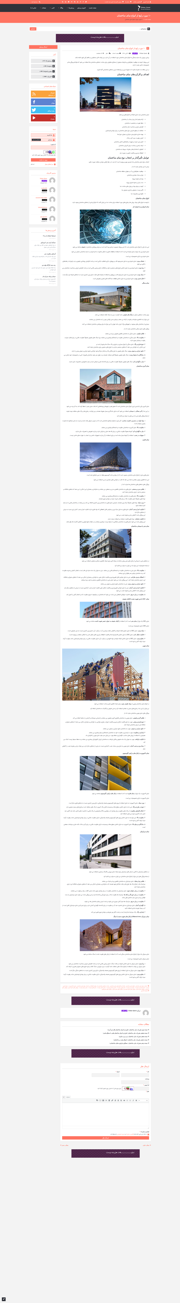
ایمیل (118, 1071)
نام (148, 1071)
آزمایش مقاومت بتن (50, 254)
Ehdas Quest (143, 53)
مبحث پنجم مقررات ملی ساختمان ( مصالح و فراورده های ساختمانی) (128, 1043)
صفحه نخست (92, 8)
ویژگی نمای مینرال (140, 989)
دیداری (68, 1097)
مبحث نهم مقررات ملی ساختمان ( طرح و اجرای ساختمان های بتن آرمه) (127, 1029)
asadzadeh (44, 188)
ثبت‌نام (32, 164)
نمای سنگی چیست (101, 988)
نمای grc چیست (72, 986)
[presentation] (143, 1100)
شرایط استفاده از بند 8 (49, 236)
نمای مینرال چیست (83, 988)
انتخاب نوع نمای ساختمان (141, 986)
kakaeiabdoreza (42, 207)
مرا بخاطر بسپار (49, 164)
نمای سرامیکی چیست (111, 988)
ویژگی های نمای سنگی (117, 989)
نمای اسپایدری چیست (140, 988)
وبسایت (147, 1079)
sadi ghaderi (43, 217)
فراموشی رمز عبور (36, 140)
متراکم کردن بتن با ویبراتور (48, 242)
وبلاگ (61, 8)
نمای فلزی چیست (92, 988)
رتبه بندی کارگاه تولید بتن (49, 265)
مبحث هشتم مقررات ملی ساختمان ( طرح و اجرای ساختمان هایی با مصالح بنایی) (125, 1033)
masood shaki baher (41, 197)
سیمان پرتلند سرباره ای (49, 276)
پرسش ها (71, 8)
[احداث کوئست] (144, 8)
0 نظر (107, 53)
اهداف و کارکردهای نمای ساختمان (117, 986)
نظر (147, 1091)
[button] (143, 1100)
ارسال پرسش (43, 47)
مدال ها (127, 2)
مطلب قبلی (146, 1145)
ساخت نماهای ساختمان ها (103, 986)
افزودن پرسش (81, 8)
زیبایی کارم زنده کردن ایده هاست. (113, 2)
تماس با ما (33, 8)
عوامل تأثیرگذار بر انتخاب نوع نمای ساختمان (86, 986)
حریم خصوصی (120, 1134)
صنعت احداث (115, 53)
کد (63, 1097)
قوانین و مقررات (144, 1131)
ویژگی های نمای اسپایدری (129, 989)
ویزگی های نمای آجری (73, 988)
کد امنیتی (146, 1085)
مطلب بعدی (64, 1145)
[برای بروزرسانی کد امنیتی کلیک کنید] (128, 1088)
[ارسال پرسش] (4, 1299)
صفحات (44, 8)
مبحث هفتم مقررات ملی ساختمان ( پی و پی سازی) (133, 1036)
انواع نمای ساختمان (130, 986)
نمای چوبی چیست (121, 988)
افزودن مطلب (136, 2)
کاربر (53, 8)
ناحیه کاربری (146, 2)
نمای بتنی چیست (130, 988)
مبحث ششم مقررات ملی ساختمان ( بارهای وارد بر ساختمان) (130, 1040)
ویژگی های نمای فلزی (106, 989)
